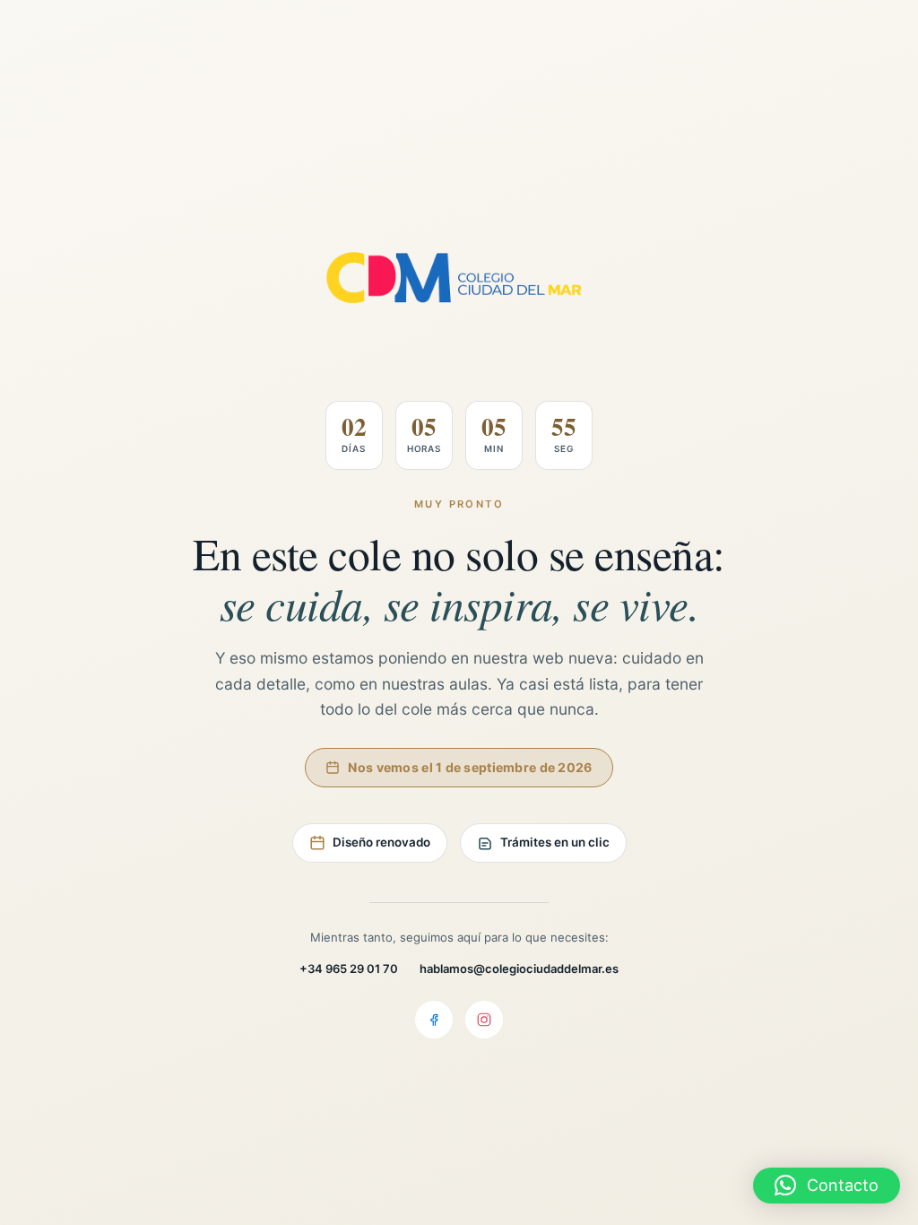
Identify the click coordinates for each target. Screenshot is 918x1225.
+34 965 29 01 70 (348, 968)
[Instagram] (484, 1019)
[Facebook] (434, 1019)
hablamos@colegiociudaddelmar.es (519, 968)
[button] (826, 1185)
